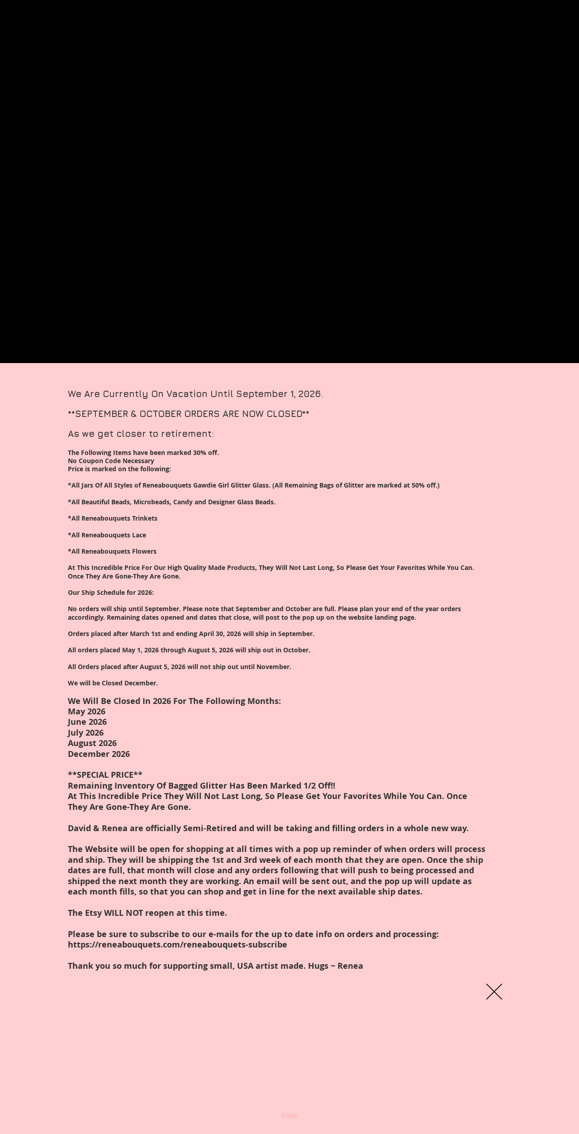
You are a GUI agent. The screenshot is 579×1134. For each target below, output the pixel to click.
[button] (494, 992)
